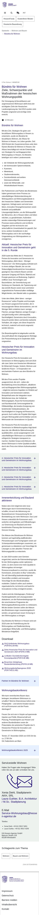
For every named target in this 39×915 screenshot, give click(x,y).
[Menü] (5, 13)
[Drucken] (33, 120)
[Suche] (11, 13)
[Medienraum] (18, 13)
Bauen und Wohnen (20, 856)
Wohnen (6, 856)
